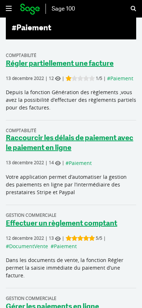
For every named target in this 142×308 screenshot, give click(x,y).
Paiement (121, 78)
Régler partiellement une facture (60, 64)
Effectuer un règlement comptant (61, 223)
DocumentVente (28, 246)
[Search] (129, 9)
